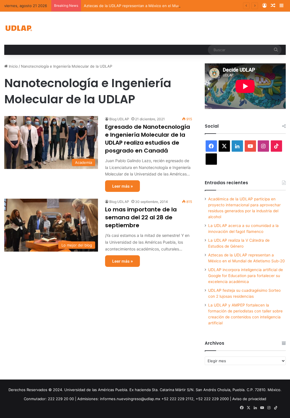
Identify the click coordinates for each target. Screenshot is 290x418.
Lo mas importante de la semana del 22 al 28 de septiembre (141, 217)
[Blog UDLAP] (18, 28)
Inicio (13, 66)
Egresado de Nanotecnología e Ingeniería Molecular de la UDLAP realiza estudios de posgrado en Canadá (147, 139)
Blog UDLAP (119, 119)
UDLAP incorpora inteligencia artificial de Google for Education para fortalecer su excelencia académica (245, 275)
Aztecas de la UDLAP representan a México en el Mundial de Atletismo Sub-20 (154, 5)
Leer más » (122, 186)
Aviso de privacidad (249, 398)
